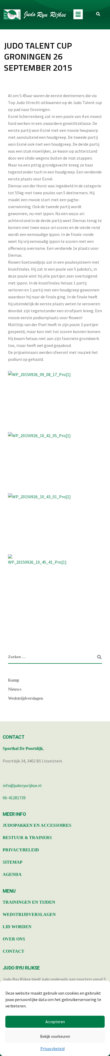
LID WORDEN (17, 926)
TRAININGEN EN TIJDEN (29, 902)
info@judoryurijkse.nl (22, 785)
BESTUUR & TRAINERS (27, 837)
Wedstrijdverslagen (25, 698)
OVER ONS (14, 939)
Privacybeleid (52, 1048)
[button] (77, 14)
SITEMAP (12, 862)
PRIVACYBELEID (21, 850)
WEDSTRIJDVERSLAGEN (29, 914)
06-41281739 (14, 797)
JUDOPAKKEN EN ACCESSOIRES (37, 825)
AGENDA (12, 874)
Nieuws (14, 689)
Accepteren (55, 1021)
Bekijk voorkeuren (55, 1036)
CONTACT (13, 951)
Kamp (13, 680)
